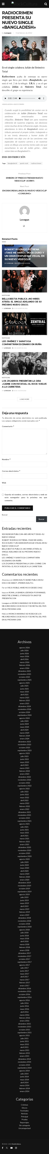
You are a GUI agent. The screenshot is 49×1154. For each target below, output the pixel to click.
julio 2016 (24, 1003)
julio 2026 (24, 650)
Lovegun (7, 33)
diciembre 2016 (24, 988)
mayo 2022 (24, 797)
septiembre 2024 (24, 715)
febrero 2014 (24, 1088)
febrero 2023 (24, 771)
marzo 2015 (24, 1050)
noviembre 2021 (24, 815)
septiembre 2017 (24, 962)
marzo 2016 (24, 1015)
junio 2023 (24, 759)
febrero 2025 (24, 700)
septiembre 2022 (24, 786)
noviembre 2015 (24, 1026)
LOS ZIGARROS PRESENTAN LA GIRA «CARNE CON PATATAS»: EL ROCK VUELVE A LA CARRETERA (24, 384)
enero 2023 (24, 774)
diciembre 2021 (24, 812)
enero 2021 (24, 844)
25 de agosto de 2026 (20, 308)
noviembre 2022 (24, 780)
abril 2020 (24, 871)
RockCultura (16, 1144)
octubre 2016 (24, 994)
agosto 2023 (24, 753)
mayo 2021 (24, 832)
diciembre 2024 (24, 706)
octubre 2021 (24, 818)
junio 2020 (24, 865)
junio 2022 (24, 794)
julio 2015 (24, 1038)
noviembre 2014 (24, 1062)
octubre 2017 (24, 959)
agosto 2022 (24, 788)
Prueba (24, 1119)
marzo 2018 (24, 944)
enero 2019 (24, 915)
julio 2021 (24, 827)
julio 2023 (24, 756)
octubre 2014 (24, 1065)
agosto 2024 (24, 718)
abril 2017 (24, 977)
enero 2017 (24, 985)
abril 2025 (24, 694)
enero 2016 (24, 1021)
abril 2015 (24, 1047)
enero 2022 (24, 809)
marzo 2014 (24, 1085)
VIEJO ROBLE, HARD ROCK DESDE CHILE (24, 588)
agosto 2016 (24, 1000)
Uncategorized (25, 1128)
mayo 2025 (24, 692)
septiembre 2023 (24, 750)
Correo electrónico (11, 471)
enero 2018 (24, 950)
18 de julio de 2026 (19, 390)
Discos (24, 1108)
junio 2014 (24, 1076)
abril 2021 (24, 836)
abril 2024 (24, 730)
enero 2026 (24, 668)
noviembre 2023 (24, 744)
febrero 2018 (24, 947)
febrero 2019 (24, 912)
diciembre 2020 (24, 847)
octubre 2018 (24, 924)
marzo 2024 (24, 733)
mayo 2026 (24, 656)
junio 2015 (24, 1041)
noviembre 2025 (24, 674)
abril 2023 (24, 765)
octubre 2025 (24, 677)
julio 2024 (24, 721)
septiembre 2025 (24, 680)
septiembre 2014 (24, 1068)
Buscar (5, 515)
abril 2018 (24, 941)
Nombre (6, 459)
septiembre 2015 (24, 1032)
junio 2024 (24, 724)
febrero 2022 (24, 806)
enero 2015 (24, 1056)
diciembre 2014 (24, 1059)
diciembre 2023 (24, 741)
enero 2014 (24, 1091)
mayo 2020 (24, 868)
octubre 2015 (24, 1029)
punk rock (24, 163)
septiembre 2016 (24, 997)
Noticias (9, 245)
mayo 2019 (24, 903)
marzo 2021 (24, 838)
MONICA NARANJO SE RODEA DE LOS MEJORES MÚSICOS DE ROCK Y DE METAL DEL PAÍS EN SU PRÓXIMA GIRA (24, 606)
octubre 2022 (24, 783)
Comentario (8, 426)
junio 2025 (24, 689)
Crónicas (24, 1105)
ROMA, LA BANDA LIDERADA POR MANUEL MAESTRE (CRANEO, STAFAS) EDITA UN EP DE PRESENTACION (24, 595)
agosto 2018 (24, 930)
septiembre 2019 (24, 891)
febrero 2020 (24, 877)
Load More (24, 399)
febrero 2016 (24, 1018)
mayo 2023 (24, 762)
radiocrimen (36, 163)
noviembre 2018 (24, 921)
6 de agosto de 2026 (20, 348)
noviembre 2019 (24, 885)
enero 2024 (24, 738)
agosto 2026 (24, 647)
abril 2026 (24, 659)
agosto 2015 (24, 1035)
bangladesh (12, 163)
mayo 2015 (24, 1044)
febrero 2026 (24, 665)
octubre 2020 (24, 853)
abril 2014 (24, 1082)
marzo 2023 (24, 768)
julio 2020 (24, 862)
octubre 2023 (24, 747)
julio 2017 (24, 968)
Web (4, 483)
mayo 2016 (24, 1009)
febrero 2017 (24, 982)
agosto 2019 (24, 894)
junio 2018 (24, 935)
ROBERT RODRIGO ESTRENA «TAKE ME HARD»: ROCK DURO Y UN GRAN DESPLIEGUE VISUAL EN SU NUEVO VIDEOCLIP (24, 543)
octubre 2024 (24, 712)
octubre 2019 (24, 888)
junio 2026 (24, 653)
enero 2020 (24, 880)
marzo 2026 (24, 662)
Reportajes (24, 1122)
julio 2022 (24, 791)
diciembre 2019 (24, 882)
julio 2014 (24, 1074)
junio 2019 (24, 900)
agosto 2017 (24, 965)
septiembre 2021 (24, 821)
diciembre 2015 (24, 1024)
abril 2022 (24, 800)
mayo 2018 (24, 938)
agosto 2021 (24, 824)
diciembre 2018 (24, 918)
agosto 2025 (24, 683)
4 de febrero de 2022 (24, 33)
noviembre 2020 (24, 850)
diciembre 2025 (24, 671)
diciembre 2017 (24, 953)
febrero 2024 (24, 736)
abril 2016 (24, 1012)
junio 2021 (24, 830)
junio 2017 (24, 971)
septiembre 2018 (24, 927)
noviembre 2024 (24, 709)
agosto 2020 (24, 859)
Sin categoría (24, 1125)
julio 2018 (24, 932)
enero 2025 (24, 703)
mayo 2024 (24, 727)
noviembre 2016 (24, 991)
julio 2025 (24, 686)
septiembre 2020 (24, 856)
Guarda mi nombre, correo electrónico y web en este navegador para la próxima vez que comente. (26, 497)
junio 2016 (24, 1006)
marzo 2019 (24, 909)
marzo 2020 (24, 874)
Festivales (24, 1111)
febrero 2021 (24, 841)
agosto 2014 (24, 1071)
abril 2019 (24, 906)
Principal (24, 1116)
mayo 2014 (24, 1079)
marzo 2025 (24, 697)
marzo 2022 (24, 803)
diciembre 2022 (24, 777)
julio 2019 (24, 897)
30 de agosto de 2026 (23, 263)
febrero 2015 (24, 1053)
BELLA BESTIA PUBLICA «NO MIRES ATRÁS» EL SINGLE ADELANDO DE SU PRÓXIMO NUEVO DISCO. (22, 302)
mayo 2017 (24, 974)
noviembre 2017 (24, 956)
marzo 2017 (24, 980)
